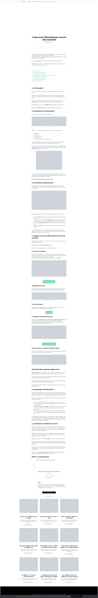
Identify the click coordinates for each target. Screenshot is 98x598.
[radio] (45, 475)
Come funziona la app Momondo (39, 73)
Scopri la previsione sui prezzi (49, 344)
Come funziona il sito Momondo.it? (40, 72)
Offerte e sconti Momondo (38, 80)
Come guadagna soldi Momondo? (39, 78)
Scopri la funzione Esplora (49, 281)
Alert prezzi (49, 312)
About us (42, 1)
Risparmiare (23, 1)
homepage (36, 130)
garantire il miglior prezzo (43, 372)
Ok (72, 596)
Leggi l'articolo (48, 523)
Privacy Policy (48, 1)
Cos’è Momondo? (37, 70)
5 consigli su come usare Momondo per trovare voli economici (44, 75)
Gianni (39, 482)
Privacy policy (78, 596)
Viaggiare (29, 1)
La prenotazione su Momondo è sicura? (40, 79)
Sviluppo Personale (36, 1)
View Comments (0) (48, 492)
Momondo (33, 91)
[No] (96, 596)
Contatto (54, 1)
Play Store (60, 187)
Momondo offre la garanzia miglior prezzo (41, 76)
